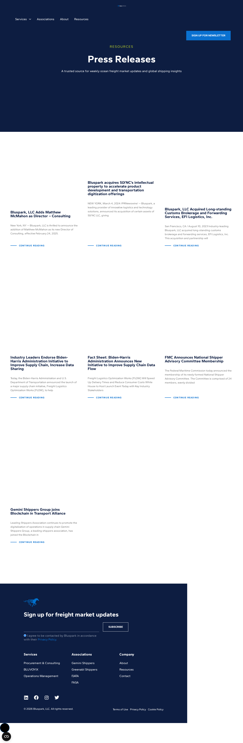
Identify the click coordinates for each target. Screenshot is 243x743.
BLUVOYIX (31, 669)
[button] (4, 728)
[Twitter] (56, 697)
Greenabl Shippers (84, 669)
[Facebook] (36, 697)
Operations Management (41, 676)
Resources (81, 19)
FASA (75, 682)
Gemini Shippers (83, 663)
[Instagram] (46, 697)
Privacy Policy (47, 639)
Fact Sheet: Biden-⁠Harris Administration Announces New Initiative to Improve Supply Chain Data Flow (121, 363)
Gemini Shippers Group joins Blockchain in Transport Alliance (37, 511)
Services (21, 19)
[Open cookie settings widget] (6, 736)
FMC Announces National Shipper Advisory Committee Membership (194, 359)
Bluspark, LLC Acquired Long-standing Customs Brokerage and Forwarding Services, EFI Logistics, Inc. (198, 213)
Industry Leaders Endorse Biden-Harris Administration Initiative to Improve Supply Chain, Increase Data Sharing (42, 363)
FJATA (75, 676)
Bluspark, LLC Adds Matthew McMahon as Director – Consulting (40, 214)
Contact (124, 676)
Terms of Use (120, 709)
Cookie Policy (155, 709)
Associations (45, 19)
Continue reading (32, 245)
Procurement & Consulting (42, 663)
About (64, 19)
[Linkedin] (26, 697)
